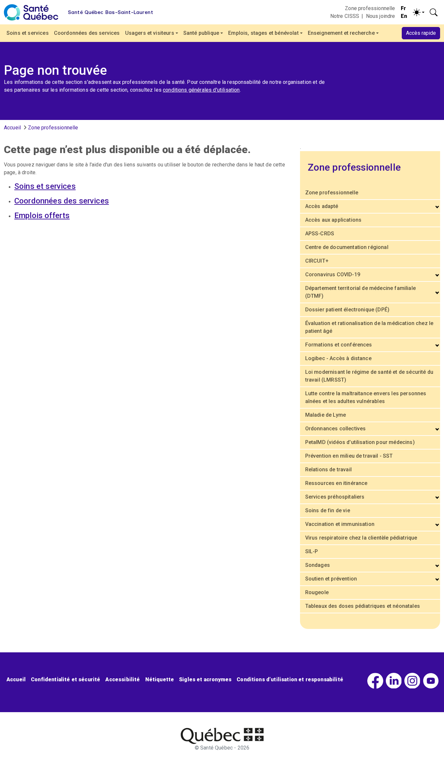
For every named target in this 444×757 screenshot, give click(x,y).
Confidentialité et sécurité (65, 679)
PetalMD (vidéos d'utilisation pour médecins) (360, 442)
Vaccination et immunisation (339, 524)
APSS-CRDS (319, 233)
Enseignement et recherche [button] (341, 33)
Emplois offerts (42, 215)
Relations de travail (328, 469)
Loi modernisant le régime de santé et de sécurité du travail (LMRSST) (369, 376)
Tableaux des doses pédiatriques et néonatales (362, 606)
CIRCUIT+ (317, 261)
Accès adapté (321, 206)
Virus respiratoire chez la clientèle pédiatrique (361, 538)
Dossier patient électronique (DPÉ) (347, 310)
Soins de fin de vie (327, 510)
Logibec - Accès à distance (338, 358)
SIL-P (311, 551)
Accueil (12, 127)
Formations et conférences (338, 345)
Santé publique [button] (201, 33)
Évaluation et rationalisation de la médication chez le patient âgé (369, 327)
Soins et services (28, 33)
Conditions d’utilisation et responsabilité (290, 679)
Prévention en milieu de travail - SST (349, 456)
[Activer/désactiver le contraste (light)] (418, 12)
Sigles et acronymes (205, 679)
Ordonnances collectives (335, 428)
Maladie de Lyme (325, 415)
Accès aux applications (333, 220)
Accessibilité (122, 679)
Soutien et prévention (331, 579)
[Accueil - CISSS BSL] (222, 736)
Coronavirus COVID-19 (332, 274)
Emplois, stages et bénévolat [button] (263, 33)
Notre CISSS (344, 16)
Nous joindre (380, 16)
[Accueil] (31, 12)
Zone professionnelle (370, 8)
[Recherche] (433, 12)
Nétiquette (159, 679)
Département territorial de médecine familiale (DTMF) (360, 292)
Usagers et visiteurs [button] (149, 33)
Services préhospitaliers (335, 497)
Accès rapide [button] (421, 33)
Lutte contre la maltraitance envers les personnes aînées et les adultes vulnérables (365, 397)
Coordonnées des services (87, 33)
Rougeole (317, 592)
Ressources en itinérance (336, 483)
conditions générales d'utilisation (201, 90)
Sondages (317, 565)
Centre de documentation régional (346, 247)
